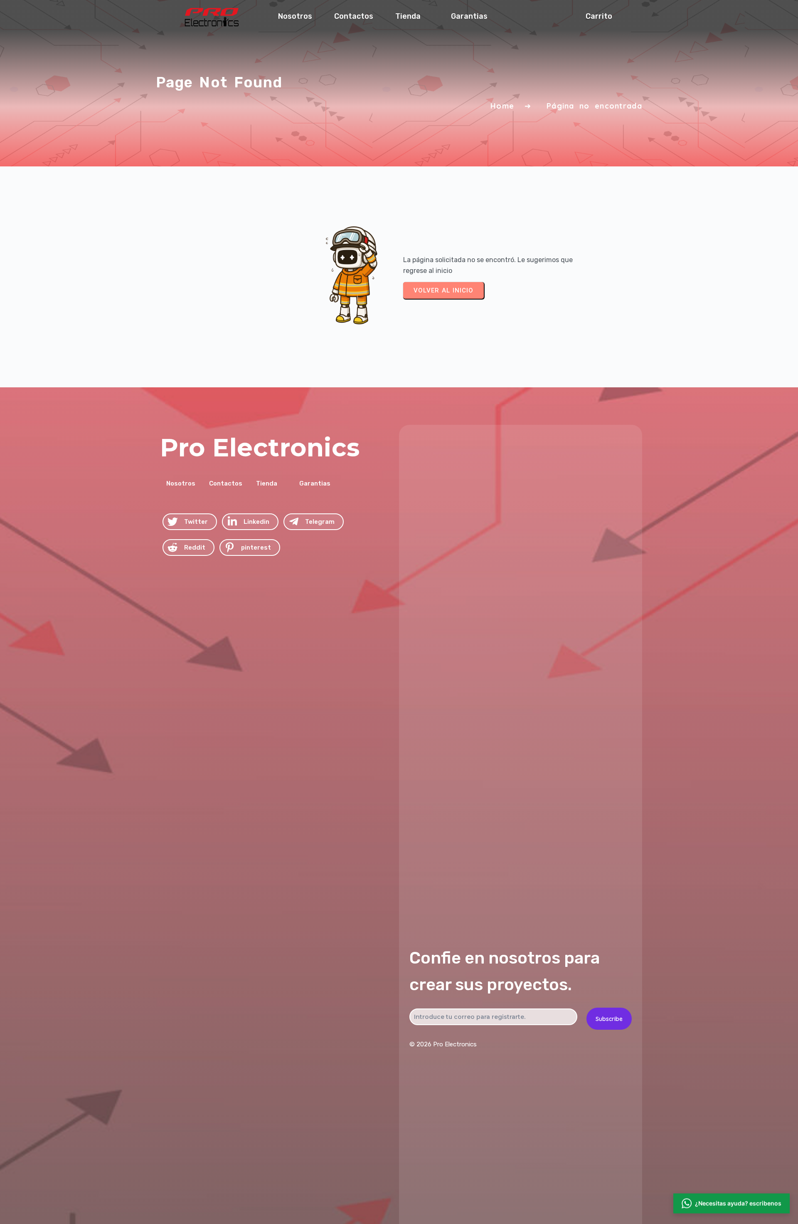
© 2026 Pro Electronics (443, 1044)
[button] (731, 1205)
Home (502, 106)
